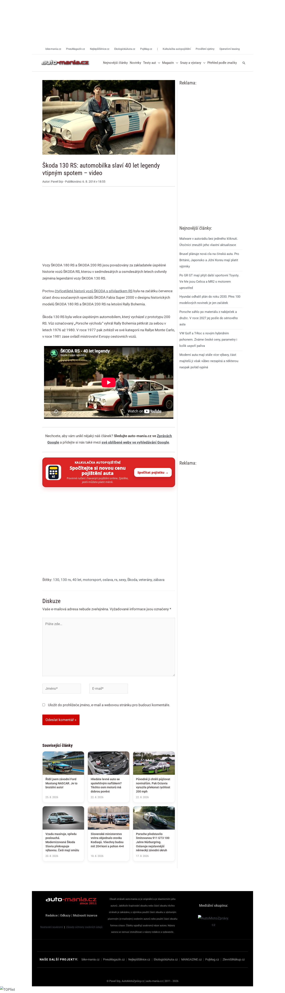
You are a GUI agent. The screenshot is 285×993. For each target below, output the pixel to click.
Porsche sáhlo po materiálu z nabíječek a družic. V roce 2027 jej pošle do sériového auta (208, 318)
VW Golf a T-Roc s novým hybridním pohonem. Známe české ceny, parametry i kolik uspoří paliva (208, 339)
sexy (122, 580)
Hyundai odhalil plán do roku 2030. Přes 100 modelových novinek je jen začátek (209, 300)
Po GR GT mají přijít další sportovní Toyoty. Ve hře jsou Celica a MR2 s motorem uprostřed (209, 281)
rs (115, 580)
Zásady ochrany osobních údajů (84, 927)
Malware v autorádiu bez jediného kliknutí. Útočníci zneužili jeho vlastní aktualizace (208, 242)
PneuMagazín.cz (114, 959)
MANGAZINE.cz (191, 959)
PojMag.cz (212, 959)
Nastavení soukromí (51, 927)
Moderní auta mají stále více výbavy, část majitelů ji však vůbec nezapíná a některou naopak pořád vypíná (208, 361)
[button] (158, 63)
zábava (158, 580)
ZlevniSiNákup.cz (234, 959)
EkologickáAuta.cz (166, 959)
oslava (108, 580)
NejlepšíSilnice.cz (139, 959)
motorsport (92, 580)
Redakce (51, 915)
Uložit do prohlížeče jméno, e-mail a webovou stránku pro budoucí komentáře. (109, 705)
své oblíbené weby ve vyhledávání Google (135, 442)
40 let (76, 580)
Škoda (132, 580)
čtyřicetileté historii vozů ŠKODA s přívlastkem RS (93, 291)
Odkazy (65, 915)
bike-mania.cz (91, 959)
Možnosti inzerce (85, 915)
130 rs (66, 580)
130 (56, 580)
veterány (145, 580)
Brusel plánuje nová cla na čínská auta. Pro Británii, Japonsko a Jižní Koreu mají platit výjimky (209, 260)
